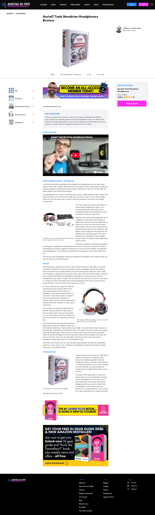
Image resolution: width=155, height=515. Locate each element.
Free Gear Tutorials (85, 511)
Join (143, 4)
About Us (82, 483)
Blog (80, 500)
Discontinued (131, 103)
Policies (105, 490)
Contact (105, 486)
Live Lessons (83, 497)
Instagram (134, 489)
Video (53, 74)
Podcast (105, 483)
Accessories (21, 14)
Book (96, 5)
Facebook (134, 486)
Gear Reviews (84, 504)
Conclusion (100, 74)
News (53, 5)
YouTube (133, 483)
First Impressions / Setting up (70, 74)
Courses (43, 5)
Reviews (63, 5)
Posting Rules (107, 493)
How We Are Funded (86, 486)
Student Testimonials (86, 493)
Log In (132, 4)
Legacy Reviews (108, 497)
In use (89, 74)
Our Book (82, 507)
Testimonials (108, 5)
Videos (87, 5)
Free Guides (75, 5)
